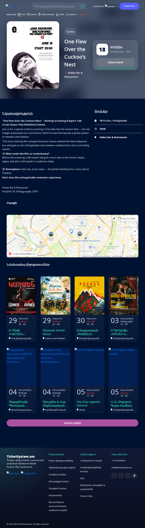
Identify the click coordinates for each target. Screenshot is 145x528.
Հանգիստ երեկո (57, 474)
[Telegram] (114, 475)
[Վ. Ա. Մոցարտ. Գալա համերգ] (123, 367)
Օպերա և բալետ (47, 14)
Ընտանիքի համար (59, 481)
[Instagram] (127, 475)
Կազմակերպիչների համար (90, 469)
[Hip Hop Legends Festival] (89, 367)
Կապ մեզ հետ (98, 6)
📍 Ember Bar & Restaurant (73, 74)
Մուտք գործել (129, 6)
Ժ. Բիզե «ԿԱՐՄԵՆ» (17, 332)
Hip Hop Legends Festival (88, 403)
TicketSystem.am (21, 456)
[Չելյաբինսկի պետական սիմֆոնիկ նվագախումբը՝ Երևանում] (21, 367)
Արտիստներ (55, 495)
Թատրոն (72, 14)
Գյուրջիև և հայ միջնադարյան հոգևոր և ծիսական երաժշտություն (54, 403)
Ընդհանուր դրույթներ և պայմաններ (92, 487)
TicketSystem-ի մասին (91, 460)
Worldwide (83, 14)
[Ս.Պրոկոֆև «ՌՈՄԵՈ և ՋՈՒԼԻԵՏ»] (123, 295)
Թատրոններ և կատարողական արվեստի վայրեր (58, 506)
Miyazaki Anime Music (54, 332)
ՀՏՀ (82, 478)
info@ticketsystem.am (121, 467)
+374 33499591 (118, 460)
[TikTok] (134, 475)
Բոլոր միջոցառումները (61, 460)
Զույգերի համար (57, 488)
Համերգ (33, 14)
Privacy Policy (86, 496)
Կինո (23, 14)
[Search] (82, 6)
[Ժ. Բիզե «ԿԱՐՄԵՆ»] (21, 295)
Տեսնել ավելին (72, 422)
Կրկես (61, 14)
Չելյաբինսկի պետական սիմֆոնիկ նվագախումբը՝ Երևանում (20, 403)
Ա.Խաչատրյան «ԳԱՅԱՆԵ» (87, 332)
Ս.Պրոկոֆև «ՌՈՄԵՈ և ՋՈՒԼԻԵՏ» (119, 332)
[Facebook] (121, 475)
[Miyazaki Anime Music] (55, 295)
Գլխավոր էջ (11, 14)
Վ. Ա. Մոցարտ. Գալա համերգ (121, 403)
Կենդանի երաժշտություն (62, 467)
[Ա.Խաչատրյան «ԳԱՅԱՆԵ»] (89, 295)
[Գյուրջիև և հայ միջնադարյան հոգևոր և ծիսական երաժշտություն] (55, 367)
